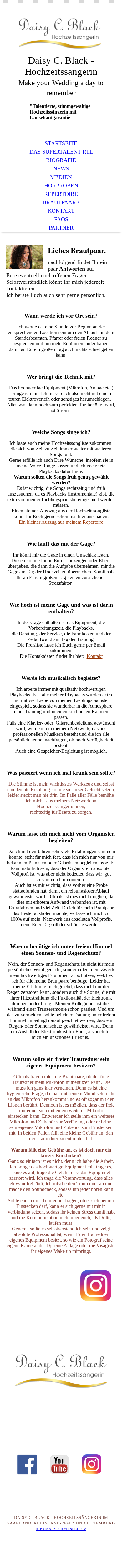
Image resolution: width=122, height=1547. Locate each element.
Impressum (46, 1529)
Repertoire (61, 194)
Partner (61, 228)
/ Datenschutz (71, 1529)
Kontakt (61, 211)
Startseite (61, 143)
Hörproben (61, 185)
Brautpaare (61, 202)
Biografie (61, 160)
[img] (61, 34)
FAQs (61, 219)
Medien (61, 177)
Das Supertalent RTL (61, 152)
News (61, 168)
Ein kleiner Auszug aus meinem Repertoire (61, 522)
